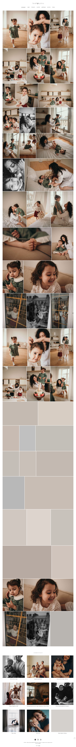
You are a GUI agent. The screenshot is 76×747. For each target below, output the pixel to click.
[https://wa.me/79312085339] (40, 740)
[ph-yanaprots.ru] (38, 3)
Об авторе (38, 7)
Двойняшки (44, 7)
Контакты (49, 7)
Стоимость (33, 7)
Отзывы (53, 7)
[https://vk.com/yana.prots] (35, 740)
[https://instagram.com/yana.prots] (38, 740)
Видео (29, 7)
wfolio (39, 745)
